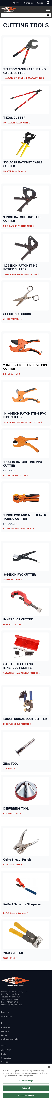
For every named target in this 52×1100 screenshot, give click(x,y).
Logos (4, 1035)
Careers (40, 3)
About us (16, 3)
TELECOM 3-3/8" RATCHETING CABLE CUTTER (22, 78)
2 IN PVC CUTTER (10, 374)
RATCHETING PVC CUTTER (14, 475)
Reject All (26, 1088)
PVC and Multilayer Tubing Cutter (17, 528)
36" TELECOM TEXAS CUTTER (15, 123)
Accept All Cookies (26, 1095)
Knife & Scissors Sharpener (14, 913)
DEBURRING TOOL (10, 813)
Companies (6, 1058)
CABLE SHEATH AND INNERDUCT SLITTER (20, 673)
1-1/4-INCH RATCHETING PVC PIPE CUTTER (21, 422)
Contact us (28, 3)
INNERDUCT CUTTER (12, 624)
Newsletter (6, 1027)
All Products (6, 1016)
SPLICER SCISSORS (11, 319)
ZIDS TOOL (8, 769)
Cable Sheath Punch (11, 865)
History (4, 1054)
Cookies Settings (26, 1081)
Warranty (5, 1031)
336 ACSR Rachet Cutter (13, 171)
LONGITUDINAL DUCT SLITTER (16, 724)
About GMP (6, 1050)
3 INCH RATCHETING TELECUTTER (17, 226)
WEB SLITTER (9, 958)
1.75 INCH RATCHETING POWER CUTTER (20, 274)
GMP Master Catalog (10, 1039)
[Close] (49, 1067)
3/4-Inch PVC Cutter (11, 579)
